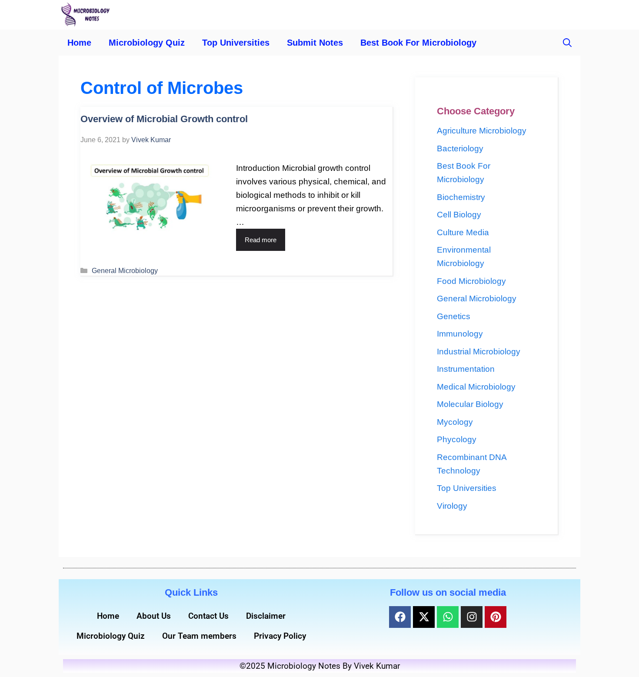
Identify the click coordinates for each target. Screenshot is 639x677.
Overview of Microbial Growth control (164, 118)
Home (79, 42)
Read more (260, 239)
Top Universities (236, 42)
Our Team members (199, 636)
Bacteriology (460, 148)
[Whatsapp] (448, 617)
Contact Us (208, 616)
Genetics (453, 316)
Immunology (460, 333)
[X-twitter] (424, 617)
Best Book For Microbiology (418, 42)
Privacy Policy (280, 636)
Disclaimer (266, 616)
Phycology (456, 439)
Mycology (455, 422)
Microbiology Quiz (147, 42)
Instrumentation (466, 369)
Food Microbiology (471, 281)
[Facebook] (400, 617)
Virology (452, 505)
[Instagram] (472, 617)
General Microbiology (125, 270)
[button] (567, 43)
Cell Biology (459, 214)
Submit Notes (315, 42)
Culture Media (463, 232)
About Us (153, 616)
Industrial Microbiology (478, 351)
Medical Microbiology (476, 386)
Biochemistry (461, 197)
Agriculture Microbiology (481, 130)
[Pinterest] (495, 617)
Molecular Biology (470, 404)
